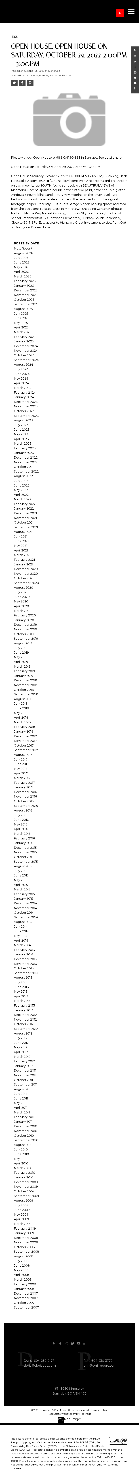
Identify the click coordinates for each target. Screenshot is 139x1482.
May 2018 (21, 713)
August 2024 (23, 364)
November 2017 (25, 741)
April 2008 (21, 1275)
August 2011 (22, 1089)
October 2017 (24, 745)
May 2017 (20, 768)
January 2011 (23, 1121)
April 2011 (20, 1107)
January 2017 (23, 787)
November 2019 (25, 629)
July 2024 (21, 369)
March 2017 (22, 778)
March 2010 (22, 1168)
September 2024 (26, 360)
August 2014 (23, 922)
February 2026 (24, 281)
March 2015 (22, 889)
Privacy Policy (99, 1410)
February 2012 (24, 1061)
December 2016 (25, 792)
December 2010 (25, 1126)
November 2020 (26, 573)
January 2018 (23, 731)
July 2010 (21, 1149)
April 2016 (21, 829)
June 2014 (21, 931)
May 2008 (21, 1270)
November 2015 (25, 852)
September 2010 (26, 1140)
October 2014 (24, 912)
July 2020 (21, 592)
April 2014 (21, 940)
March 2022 (22, 499)
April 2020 (21, 606)
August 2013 (23, 977)
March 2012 (22, 1056)
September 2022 (26, 471)
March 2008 (23, 1279)
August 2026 (23, 253)
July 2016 (20, 815)
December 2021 (25, 513)
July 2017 (21, 759)
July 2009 (21, 1205)
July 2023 (21, 425)
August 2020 (23, 587)
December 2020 (26, 569)
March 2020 (22, 611)
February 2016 (24, 838)
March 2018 (22, 722)
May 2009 (21, 1214)
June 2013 (21, 987)
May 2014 (20, 936)
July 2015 (20, 871)
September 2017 (26, 750)
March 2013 (22, 1001)
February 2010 (24, 1172)
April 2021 (21, 550)
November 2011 (25, 1075)
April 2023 (21, 439)
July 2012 (21, 1038)
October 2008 (24, 1247)
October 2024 (24, 355)
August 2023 (23, 420)
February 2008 (25, 1284)
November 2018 (25, 685)
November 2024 (26, 350)
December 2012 (25, 1015)
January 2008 (24, 1289)
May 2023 (21, 434)
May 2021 (20, 545)
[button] (120, 13)
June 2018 (21, 708)
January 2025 (24, 341)
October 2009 (24, 1191)
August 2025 (23, 309)
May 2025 (21, 323)
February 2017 (24, 782)
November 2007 (26, 1298)
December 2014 (25, 903)
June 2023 (22, 429)
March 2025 (22, 332)
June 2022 (22, 485)
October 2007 (24, 1303)
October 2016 (23, 801)
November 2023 (26, 406)
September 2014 (26, 917)
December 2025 (25, 290)
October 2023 (24, 411)
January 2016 (23, 843)
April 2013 (21, 996)
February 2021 (24, 559)
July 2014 (21, 926)
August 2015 (23, 866)
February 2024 (25, 392)
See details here (110, 157)
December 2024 (26, 346)
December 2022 (26, 457)
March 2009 (22, 1224)
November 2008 (26, 1242)
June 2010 (21, 1154)
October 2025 (24, 299)
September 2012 (26, 1029)
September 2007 (26, 1307)
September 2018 (26, 694)
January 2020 (24, 620)
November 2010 (25, 1131)
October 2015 (23, 857)
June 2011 (21, 1098)
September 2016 (26, 806)
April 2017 (21, 773)
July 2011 (20, 1093)
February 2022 (25, 504)
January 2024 (24, 397)
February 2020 (25, 615)
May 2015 (20, 880)
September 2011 (25, 1084)
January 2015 (23, 898)
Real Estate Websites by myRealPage (69, 1414)
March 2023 (22, 443)
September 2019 (26, 638)
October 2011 (23, 1080)
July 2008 (21, 1261)
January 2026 (24, 285)
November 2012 (25, 1019)
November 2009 (26, 1186)
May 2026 (21, 267)
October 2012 (24, 1024)
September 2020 (26, 583)
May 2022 (21, 490)
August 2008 (23, 1256)
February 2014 (24, 950)
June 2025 (21, 318)
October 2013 (24, 968)
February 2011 (24, 1117)
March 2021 (22, 555)
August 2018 (23, 699)
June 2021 (21, 541)
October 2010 (24, 1135)
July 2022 (21, 481)
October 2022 (24, 467)
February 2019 (24, 671)
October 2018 (24, 690)
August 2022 (23, 476)
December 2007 (26, 1293)
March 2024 (22, 388)
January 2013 (23, 1010)
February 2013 (24, 1005)
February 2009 (25, 1228)
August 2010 (23, 1145)
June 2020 (22, 597)
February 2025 (24, 337)
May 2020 (21, 601)
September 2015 (26, 861)
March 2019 (22, 666)
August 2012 (23, 1033)
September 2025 (26, 304)
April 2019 (21, 662)
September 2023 (26, 416)
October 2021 (24, 522)
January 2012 (23, 1066)
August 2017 (23, 755)
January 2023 (24, 453)
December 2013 (25, 959)
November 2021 (25, 518)
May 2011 (20, 1103)
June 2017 (21, 764)
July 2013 (21, 982)
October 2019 (24, 634)
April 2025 (21, 327)
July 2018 (21, 703)
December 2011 (25, 1070)
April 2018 (21, 717)
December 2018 (25, 680)
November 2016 (25, 796)
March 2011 (22, 1112)
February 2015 (24, 894)
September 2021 (26, 527)
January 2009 (24, 1233)
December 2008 (26, 1238)
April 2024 (21, 383)
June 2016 (21, 819)
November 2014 (25, 908)
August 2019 (23, 643)
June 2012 (21, 1042)
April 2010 (21, 1163)
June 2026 (21, 262)
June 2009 (22, 1210)
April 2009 (21, 1219)
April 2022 (21, 494)
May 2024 (21, 378)
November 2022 (26, 462)
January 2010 (23, 1177)
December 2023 (26, 402)
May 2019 (20, 657)
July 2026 (21, 257)
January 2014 (23, 954)
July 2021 (21, 536)
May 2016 (20, 824)
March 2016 (22, 833)
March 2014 (22, 945)
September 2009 (26, 1196)
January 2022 (24, 508)
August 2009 (23, 1200)
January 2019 (23, 676)
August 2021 (23, 531)
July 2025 (21, 313)
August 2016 (23, 810)
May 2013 (20, 991)
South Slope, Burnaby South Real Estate (47, 75)
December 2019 (25, 624)
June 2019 (21, 652)
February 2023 (25, 448)
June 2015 (21, 875)
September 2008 (26, 1251)
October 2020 (24, 578)
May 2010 (21, 1159)
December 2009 (26, 1182)
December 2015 (25, 847)
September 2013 (26, 973)
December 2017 (25, 736)
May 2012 (20, 1047)
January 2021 (23, 564)
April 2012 (21, 1052)
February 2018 (24, 727)
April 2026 (21, 271)
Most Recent (23, 248)
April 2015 (21, 885)
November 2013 (25, 964)
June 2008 (22, 1265)
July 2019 (21, 648)
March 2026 (22, 276)
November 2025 (25, 295)
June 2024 (22, 374)
